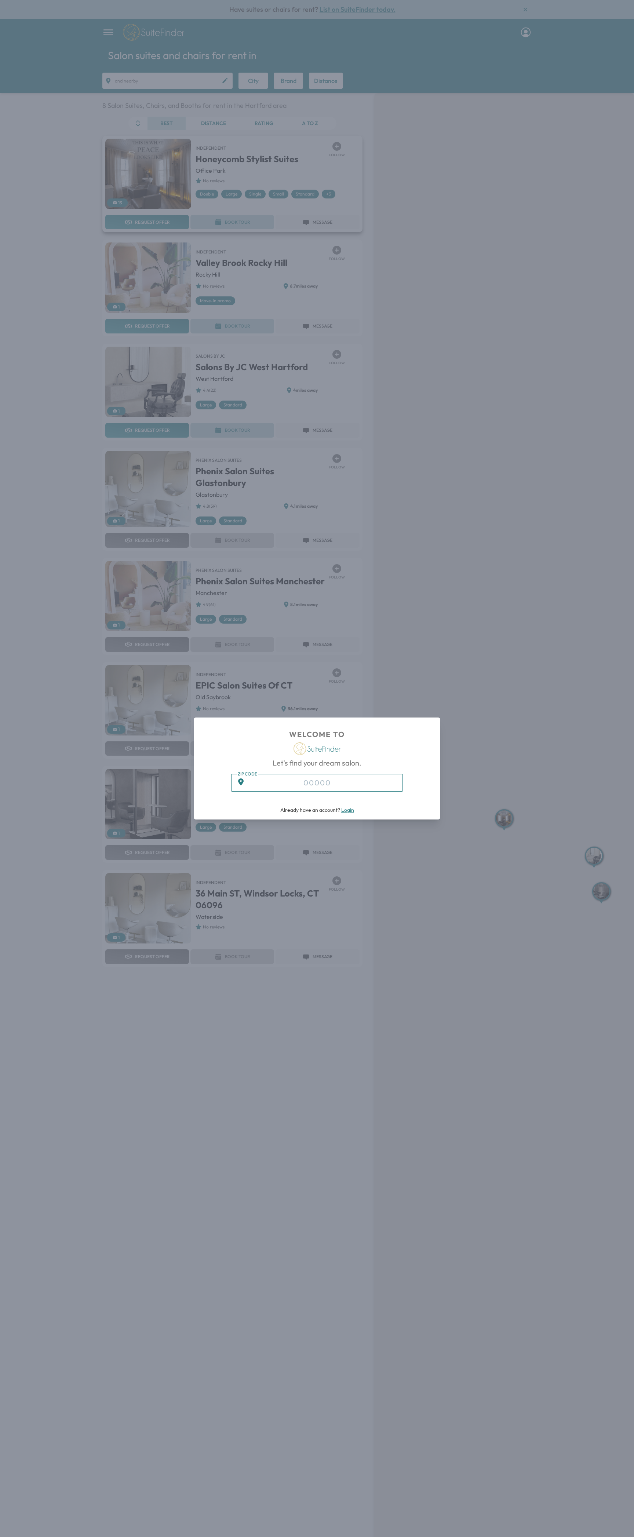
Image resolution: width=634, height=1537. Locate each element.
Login (347, 810)
